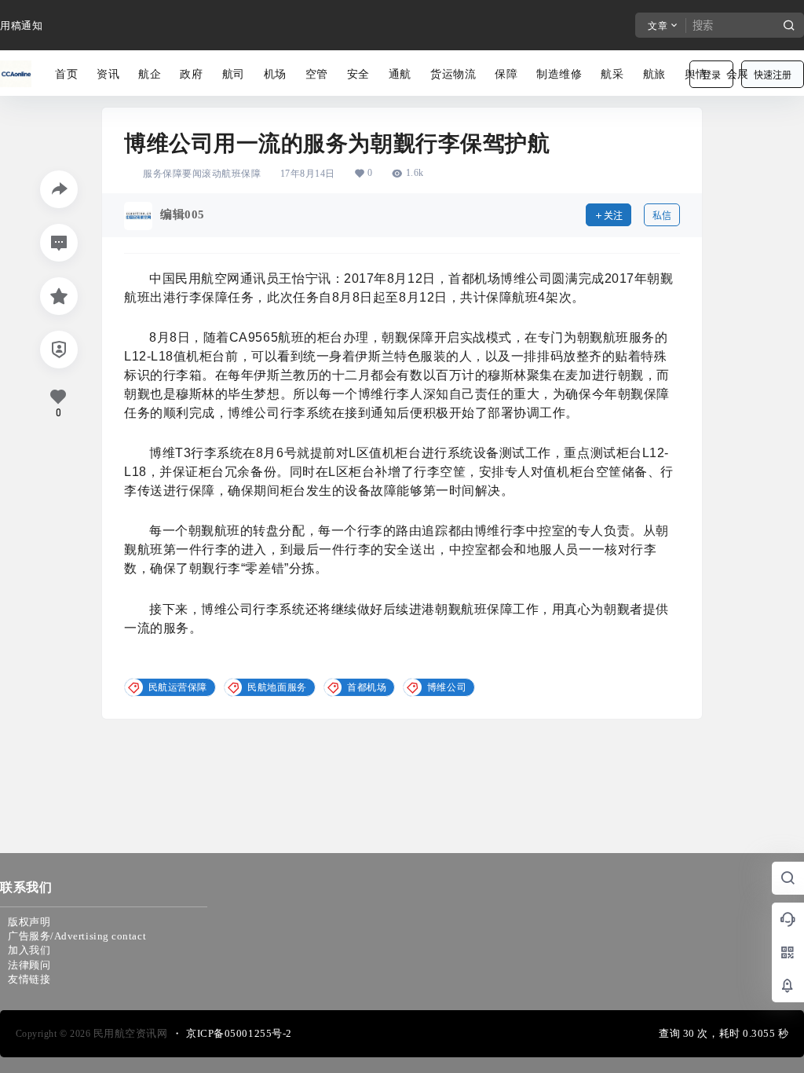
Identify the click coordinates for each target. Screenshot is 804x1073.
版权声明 (29, 922)
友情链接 (29, 979)
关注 (613, 216)
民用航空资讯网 (128, 1033)
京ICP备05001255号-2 (239, 1033)
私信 (661, 216)
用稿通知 (21, 25)
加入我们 (29, 950)
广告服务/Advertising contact (77, 936)
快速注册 (772, 75)
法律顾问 (29, 965)
